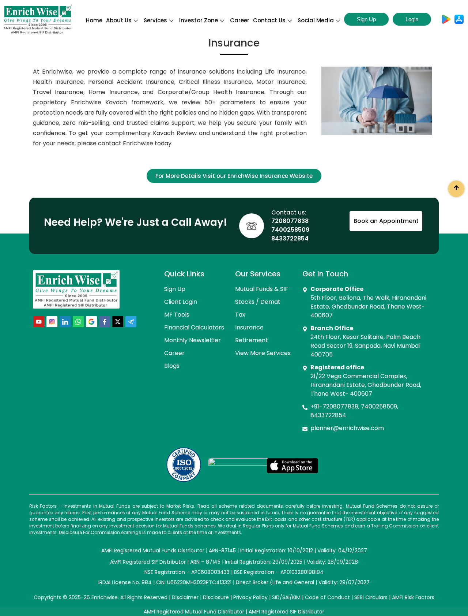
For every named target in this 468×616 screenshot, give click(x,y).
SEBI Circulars (371, 597)
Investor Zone (198, 20)
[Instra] (51, 321)
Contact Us (269, 20)
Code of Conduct (327, 597)
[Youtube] (38, 321)
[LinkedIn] (65, 321)
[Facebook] (104, 321)
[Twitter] (117, 321)
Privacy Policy (250, 597)
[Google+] (91, 321)
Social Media (316, 20)
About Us (119, 20)
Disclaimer (185, 597)
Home (94, 20)
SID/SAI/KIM (286, 597)
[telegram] (130, 321)
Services (155, 20)
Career (239, 20)
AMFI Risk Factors (413, 597)
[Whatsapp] (78, 321)
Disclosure (216, 597)
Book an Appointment (386, 221)
